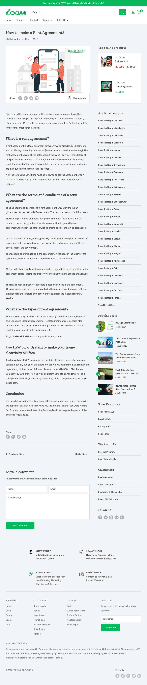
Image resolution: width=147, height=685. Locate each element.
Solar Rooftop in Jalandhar (110, 275)
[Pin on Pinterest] (26, 98)
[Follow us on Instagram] (111, 517)
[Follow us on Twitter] (106, 517)
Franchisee (39, 619)
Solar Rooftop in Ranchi (109, 216)
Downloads (39, 629)
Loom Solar (120, 57)
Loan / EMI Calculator (108, 499)
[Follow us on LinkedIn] (122, 517)
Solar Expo (72, 624)
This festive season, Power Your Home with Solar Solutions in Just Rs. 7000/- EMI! (128, 356)
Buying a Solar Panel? (125, 322)
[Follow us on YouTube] (117, 517)
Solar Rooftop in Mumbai (109, 231)
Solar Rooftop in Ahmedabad (111, 260)
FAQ (69, 605)
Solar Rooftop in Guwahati (110, 224)
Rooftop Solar (74, 619)
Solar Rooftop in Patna (108, 209)
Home (9, 19)
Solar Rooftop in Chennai (109, 157)
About (36, 610)
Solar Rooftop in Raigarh (109, 253)
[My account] (133, 12)
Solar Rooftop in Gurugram (110, 142)
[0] (139, 12)
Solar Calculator (106, 484)
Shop (19, 19)
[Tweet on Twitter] (31, 98)
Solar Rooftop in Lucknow (110, 120)
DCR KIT (61, 19)
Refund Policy (74, 615)
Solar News (103, 433)
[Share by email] (37, 98)
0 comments (79, 97)
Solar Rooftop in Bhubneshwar (112, 201)
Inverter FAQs (104, 419)
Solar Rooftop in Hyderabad (111, 179)
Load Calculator (105, 477)
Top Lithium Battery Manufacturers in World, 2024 (126, 372)
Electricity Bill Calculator (110, 492)
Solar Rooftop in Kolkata (109, 194)
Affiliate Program (42, 624)
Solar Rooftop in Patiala (109, 297)
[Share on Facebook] (20, 98)
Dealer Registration (124, 86)
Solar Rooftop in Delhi (108, 268)
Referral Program (106, 452)
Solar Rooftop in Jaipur (109, 238)
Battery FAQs (104, 426)
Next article (81, 454)
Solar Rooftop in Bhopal (109, 246)
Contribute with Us (107, 459)
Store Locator (40, 605)
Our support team (76, 610)
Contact (34, 19)
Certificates (39, 615)
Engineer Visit (121, 61)
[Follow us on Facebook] (100, 517)
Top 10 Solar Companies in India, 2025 (127, 340)
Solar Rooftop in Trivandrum (111, 165)
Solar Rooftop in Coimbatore (111, 187)
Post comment (20, 525)
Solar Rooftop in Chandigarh (111, 128)
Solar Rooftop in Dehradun (110, 135)
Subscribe (110, 627)
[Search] (122, 12)
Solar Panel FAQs (106, 411)
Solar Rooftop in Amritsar (110, 290)
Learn (46, 19)
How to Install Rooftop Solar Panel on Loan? (125, 387)
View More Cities (106, 305)
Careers (37, 633)
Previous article (16, 454)
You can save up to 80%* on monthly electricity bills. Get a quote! (73, 3)
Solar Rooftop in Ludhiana (110, 283)
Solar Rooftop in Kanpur (109, 150)
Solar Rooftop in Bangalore (110, 172)
